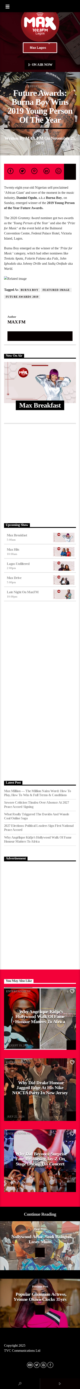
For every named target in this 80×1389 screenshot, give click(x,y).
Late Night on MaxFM (23, 592)
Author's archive (40, 336)
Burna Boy (29, 290)
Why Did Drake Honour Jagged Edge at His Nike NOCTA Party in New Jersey (40, 1087)
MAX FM (34, 138)
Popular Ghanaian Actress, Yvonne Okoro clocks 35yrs (39, 1296)
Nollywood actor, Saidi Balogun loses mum (41, 1239)
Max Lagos (38, 47)
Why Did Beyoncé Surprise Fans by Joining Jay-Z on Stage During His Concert (41, 1158)
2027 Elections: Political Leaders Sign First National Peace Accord (39, 828)
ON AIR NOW (41, 64)
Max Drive (14, 578)
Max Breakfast (17, 535)
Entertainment (40, 86)
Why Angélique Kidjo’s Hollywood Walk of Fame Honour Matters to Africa (37, 839)
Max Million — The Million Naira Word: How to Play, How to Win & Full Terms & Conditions (37, 793)
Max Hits (13, 549)
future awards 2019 (22, 296)
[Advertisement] (40, 472)
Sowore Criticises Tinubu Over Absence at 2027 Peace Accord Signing (36, 804)
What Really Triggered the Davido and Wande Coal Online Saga (36, 816)
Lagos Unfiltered (18, 564)
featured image (56, 290)
